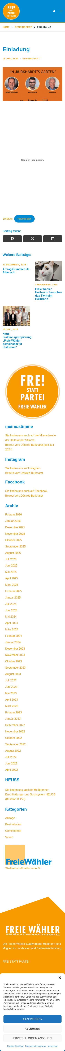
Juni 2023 (11, 686)
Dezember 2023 (15, 648)
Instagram (34, 468)
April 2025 (11, 578)
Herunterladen (24, 219)
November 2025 (15, 533)
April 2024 (11, 623)
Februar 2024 (13, 635)
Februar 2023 (13, 712)
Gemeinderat (31, 58)
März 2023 (11, 706)
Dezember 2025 (15, 527)
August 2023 (13, 674)
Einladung (7, 219)
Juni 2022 (11, 763)
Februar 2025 (13, 591)
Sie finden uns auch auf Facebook (26, 491)
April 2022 (11, 769)
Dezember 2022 (15, 725)
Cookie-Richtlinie (15, 1046)
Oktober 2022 (13, 737)
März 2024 (11, 629)
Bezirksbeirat (13, 824)
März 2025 (11, 584)
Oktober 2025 (13, 540)
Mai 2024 (11, 616)
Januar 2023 (13, 718)
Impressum (53, 1046)
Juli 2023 (10, 680)
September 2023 (15, 667)
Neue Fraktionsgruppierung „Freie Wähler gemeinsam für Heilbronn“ (17, 340)
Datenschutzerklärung (35, 1046)
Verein (9, 837)
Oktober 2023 (13, 661)
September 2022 (15, 744)
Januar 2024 (13, 642)
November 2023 (15, 655)
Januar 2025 (13, 597)
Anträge (10, 818)
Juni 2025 (11, 565)
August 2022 (13, 750)
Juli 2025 (10, 559)
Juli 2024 (10, 603)
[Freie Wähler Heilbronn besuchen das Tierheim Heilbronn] (49, 271)
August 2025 (13, 552)
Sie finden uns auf (16, 468)
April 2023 (11, 699)
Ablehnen (32, 1028)
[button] (60, 977)
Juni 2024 (11, 610)
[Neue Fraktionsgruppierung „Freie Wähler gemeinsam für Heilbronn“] (16, 316)
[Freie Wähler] (18, 11)
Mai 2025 (11, 571)
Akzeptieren (32, 1019)
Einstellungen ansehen (32, 1038)
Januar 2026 (13, 520)
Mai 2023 (11, 693)
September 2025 (15, 546)
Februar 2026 (13, 514)
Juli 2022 (10, 757)
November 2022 (15, 731)
